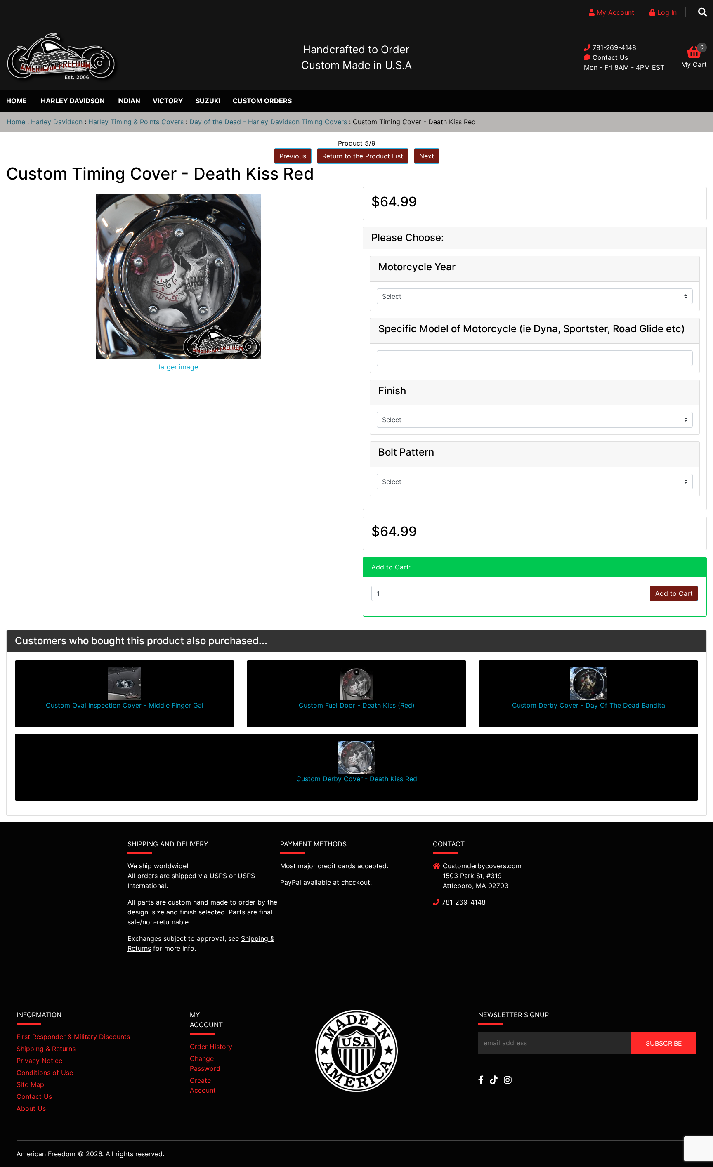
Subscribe (664, 1043)
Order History (211, 1046)
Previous (292, 156)
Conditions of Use (45, 1072)
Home (16, 101)
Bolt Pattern (406, 452)
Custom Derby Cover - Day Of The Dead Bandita (588, 705)
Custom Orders (262, 101)
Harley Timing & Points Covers (136, 122)
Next (426, 156)
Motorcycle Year (417, 267)
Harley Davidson (73, 101)
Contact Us (610, 57)
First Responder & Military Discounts (73, 1036)
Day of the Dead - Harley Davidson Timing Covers (268, 122)
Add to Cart (674, 593)
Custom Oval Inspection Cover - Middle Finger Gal (124, 705)
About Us (31, 1108)
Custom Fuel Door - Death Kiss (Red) (357, 705)
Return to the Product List (362, 156)
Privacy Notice (39, 1060)
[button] (687, 1142)
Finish (392, 391)
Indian (128, 101)
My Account (614, 12)
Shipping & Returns (46, 1048)
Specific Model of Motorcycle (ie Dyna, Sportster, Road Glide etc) (531, 329)
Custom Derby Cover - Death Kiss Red (356, 779)
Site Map (30, 1084)
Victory (168, 101)
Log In (666, 12)
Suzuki (208, 101)
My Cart (694, 64)
